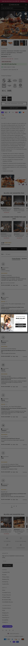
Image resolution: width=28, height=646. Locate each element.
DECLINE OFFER (20, 326)
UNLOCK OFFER (20, 324)
